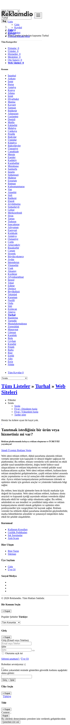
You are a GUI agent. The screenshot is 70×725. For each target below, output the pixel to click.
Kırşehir (12, 344)
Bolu (10, 338)
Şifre (3, 646)
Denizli (11, 119)
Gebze (11, 209)
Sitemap (12, 554)
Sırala (17, 406)
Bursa (11, 84)
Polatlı (11, 347)
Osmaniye (13, 239)
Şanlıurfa (12, 169)
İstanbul (12, 75)
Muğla (11, 122)
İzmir (10, 81)
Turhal (11, 314)
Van (10, 189)
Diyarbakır (13, 99)
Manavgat (13, 329)
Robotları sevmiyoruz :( (13, 664)
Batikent (12, 198)
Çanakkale (13, 151)
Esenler (11, 157)
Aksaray (12, 271)
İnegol (11, 279)
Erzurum (12, 180)
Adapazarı (13, 113)
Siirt (10, 306)
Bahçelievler (14, 145)
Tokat (11, 282)
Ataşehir (12, 192)
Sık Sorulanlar (15, 535)
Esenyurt (12, 230)
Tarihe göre (20, 414)
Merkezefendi (15, 212)
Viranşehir (13, 265)
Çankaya (12, 131)
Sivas (10, 215)
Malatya (12, 128)
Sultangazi (13, 174)
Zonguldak (13, 326)
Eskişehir (12, 125)
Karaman (12, 297)
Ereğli (11, 355)
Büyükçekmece (16, 256)
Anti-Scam (13, 538)
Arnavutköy (14, 244)
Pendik (11, 134)
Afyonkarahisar (16, 277)
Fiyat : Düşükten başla (25, 408)
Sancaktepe (14, 224)
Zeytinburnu (14, 204)
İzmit (10, 96)
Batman (12, 183)
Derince (12, 288)
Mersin (11, 154)
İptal (12, 680)
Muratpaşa (13, 166)
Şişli (10, 195)
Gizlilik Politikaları (17, 532)
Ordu (10, 303)
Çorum (11, 250)
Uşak (10, 268)
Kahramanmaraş (16, 186)
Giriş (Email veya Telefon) (15, 640)
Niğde (11, 364)
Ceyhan (12, 341)
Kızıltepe (12, 274)
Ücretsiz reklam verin (19, 36)
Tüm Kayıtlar (16, 372)
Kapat (5, 715)
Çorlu (11, 242)
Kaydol (18, 27)
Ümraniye (13, 148)
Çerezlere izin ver (11, 722)
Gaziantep (13, 116)
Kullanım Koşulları (18, 529)
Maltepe (12, 177)
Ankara (11, 78)
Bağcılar (12, 137)
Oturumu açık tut (14, 653)
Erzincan (12, 309)
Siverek (12, 253)
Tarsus (11, 218)
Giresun (12, 332)
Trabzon (12, 221)
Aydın (11, 259)
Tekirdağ (12, 294)
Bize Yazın (13, 551)
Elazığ (11, 201)
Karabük (12, 335)
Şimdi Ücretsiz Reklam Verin (16, 450)
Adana (11, 93)
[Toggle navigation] (38, 15)
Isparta (11, 172)
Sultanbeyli (13, 207)
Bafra (11, 349)
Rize (10, 352)
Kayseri (12, 104)
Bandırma (13, 317)
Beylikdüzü (14, 291)
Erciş (10, 361)
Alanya (11, 312)
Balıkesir (12, 110)
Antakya (12, 236)
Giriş (16, 24)
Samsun (12, 107)
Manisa (11, 101)
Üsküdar (12, 139)
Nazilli (11, 300)
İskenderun (13, 262)
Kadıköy (12, 160)
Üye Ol (11, 569)
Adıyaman (13, 227)
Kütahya (12, 142)
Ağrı (10, 358)
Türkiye (7, 696)
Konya (11, 90)
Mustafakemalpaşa (17, 323)
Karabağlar (13, 163)
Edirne (11, 285)
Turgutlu (12, 320)
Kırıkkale (12, 233)
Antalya (12, 87)
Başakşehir (13, 247)
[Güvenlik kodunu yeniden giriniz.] (2, 667)
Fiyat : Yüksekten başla (26, 411)
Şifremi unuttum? (10, 658)
